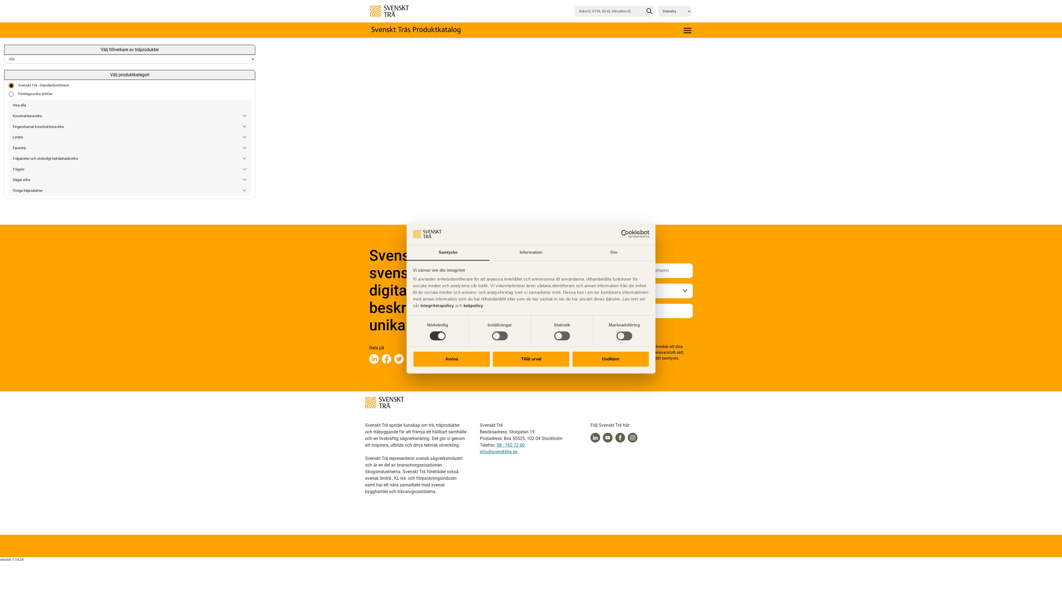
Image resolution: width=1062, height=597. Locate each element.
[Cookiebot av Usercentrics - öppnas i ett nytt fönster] (625, 234)
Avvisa (451, 359)
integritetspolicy (436, 305)
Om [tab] (613, 252)
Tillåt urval (531, 359)
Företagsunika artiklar (35, 94)
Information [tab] (531, 252)
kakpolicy (473, 305)
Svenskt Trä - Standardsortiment (43, 85)
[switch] (500, 336)
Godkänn (611, 359)
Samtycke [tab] (448, 252)
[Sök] (649, 11)
